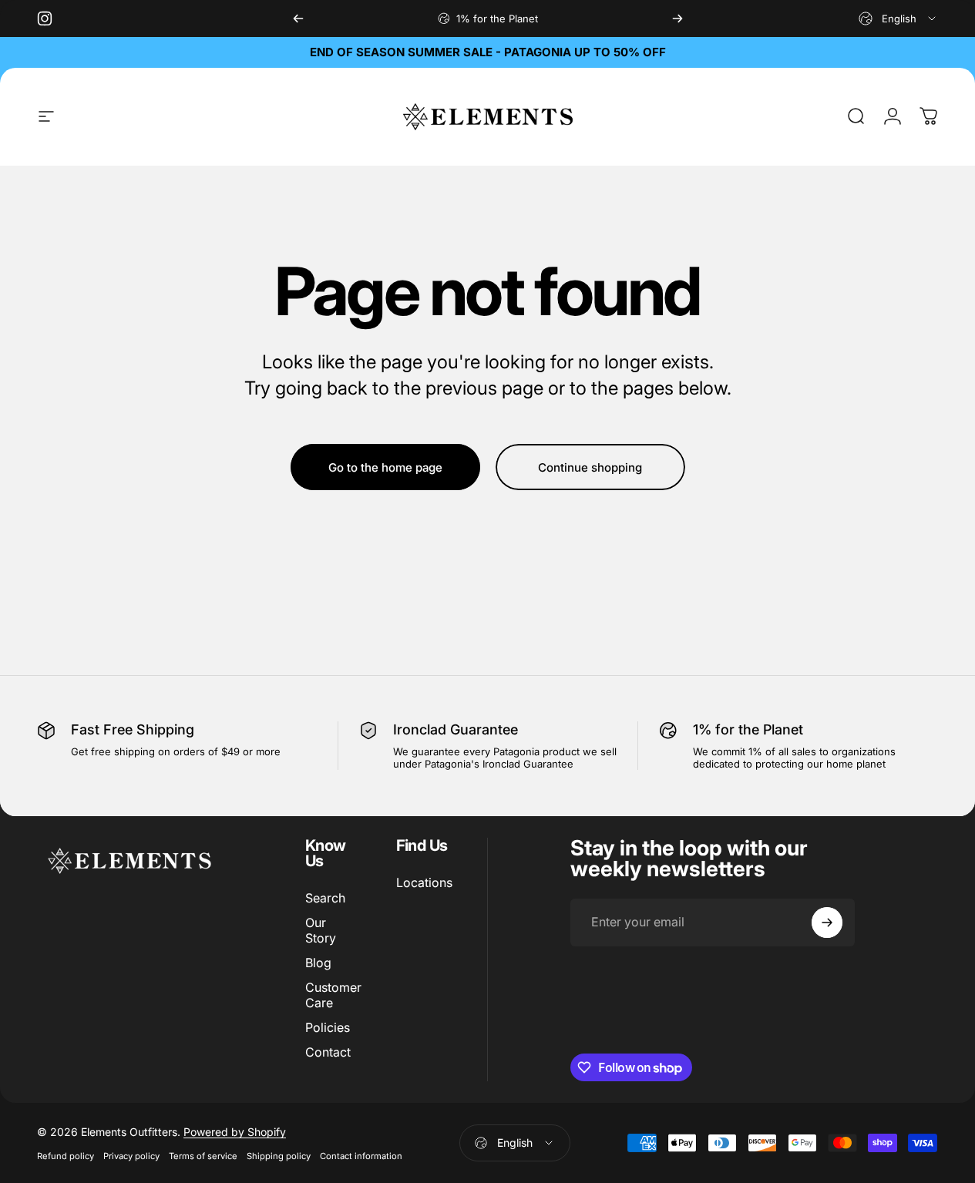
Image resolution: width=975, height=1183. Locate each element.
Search (325, 898)
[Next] (677, 18)
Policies (327, 1027)
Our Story (320, 930)
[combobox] (898, 18)
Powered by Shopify (234, 1131)
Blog (318, 962)
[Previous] (298, 18)
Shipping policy (279, 1156)
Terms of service (203, 1156)
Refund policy (65, 1156)
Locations (424, 882)
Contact (328, 1052)
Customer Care (333, 995)
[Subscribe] (827, 922)
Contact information (361, 1156)
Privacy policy (131, 1156)
